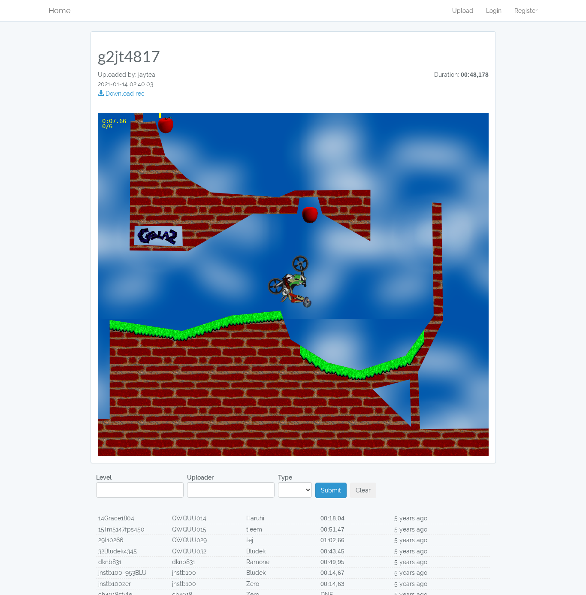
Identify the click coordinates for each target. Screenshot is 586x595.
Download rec (124, 93)
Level (104, 477)
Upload (462, 10)
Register (526, 10)
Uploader (200, 477)
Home (59, 10)
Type (285, 477)
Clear (363, 490)
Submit (331, 490)
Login (493, 10)
